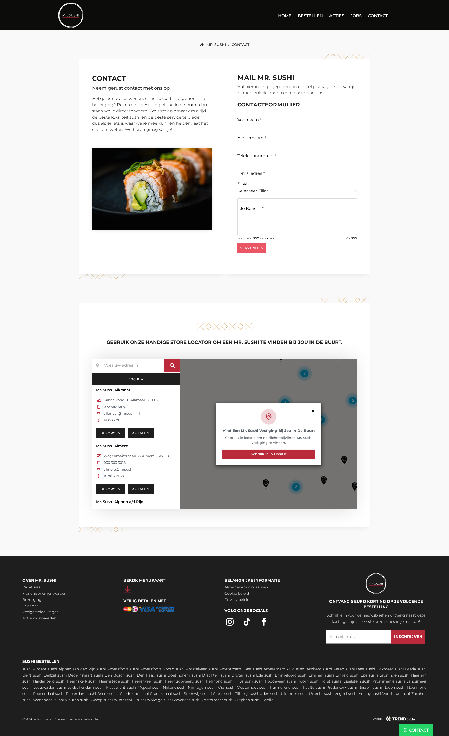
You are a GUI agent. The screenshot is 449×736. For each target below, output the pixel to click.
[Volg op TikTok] (247, 622)
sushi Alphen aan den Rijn (71, 669)
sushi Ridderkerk (331, 687)
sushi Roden (384, 687)
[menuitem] (285, 19)
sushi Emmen (310, 675)
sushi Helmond (209, 681)
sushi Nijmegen (191, 687)
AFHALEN (140, 433)
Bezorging (32, 599)
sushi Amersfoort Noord (152, 669)
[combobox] (297, 191)
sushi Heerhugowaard (174, 681)
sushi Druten (232, 675)
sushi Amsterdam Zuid (274, 669)
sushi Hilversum (238, 681)
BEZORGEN (110, 433)
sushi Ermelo (337, 675)
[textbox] (295, 191)
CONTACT (419, 730)
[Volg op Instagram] (229, 622)
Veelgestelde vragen (40, 612)
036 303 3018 (115, 462)
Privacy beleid (236, 599)
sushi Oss (216, 687)
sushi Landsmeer (411, 681)
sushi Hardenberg (38, 681)
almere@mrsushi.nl (121, 469)
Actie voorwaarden (39, 618)
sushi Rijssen (359, 687)
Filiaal (243, 183)
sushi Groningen (384, 675)
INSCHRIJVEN (408, 636)
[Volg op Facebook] (264, 622)
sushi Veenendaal (38, 700)
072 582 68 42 (115, 407)
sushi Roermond (411, 687)
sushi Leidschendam (75, 687)
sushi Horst (320, 681)
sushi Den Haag (140, 675)
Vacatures (31, 587)
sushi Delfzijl (44, 675)
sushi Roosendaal (38, 693)
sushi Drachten (205, 675)
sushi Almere (34, 669)
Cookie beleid (236, 593)
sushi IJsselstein (346, 681)
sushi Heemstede (104, 681)
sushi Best (355, 669)
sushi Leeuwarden (38, 687)
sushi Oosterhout (242, 687)
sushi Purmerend (275, 687)
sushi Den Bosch (109, 675)
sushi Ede (254, 675)
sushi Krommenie (378, 681)
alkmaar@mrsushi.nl (122, 413)
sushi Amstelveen (191, 669)
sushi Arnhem (308, 669)
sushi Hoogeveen (270, 681)
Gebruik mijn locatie (268, 454)
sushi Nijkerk (164, 687)
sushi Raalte (303, 687)
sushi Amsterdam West (230, 669)
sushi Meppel (139, 687)
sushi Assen (333, 669)
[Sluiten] (313, 410)
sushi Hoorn (298, 681)
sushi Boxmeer (379, 669)
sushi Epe (358, 675)
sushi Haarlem (413, 675)
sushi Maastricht (110, 687)
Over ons (30, 606)
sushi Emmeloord (280, 675)
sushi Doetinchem (173, 675)
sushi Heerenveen (137, 681)
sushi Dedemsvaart (75, 675)
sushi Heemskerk (71, 681)
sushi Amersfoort (112, 669)
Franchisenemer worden (44, 593)
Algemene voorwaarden (246, 587)
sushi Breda (405, 669)
